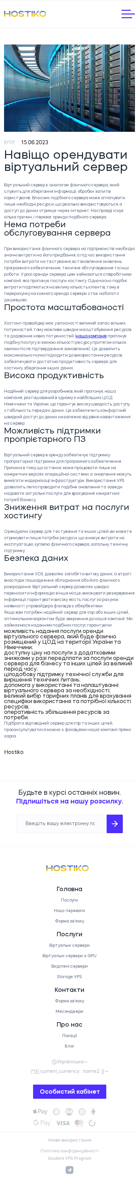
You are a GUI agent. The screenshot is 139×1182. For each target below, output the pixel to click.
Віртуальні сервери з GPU (69, 956)
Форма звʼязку (69, 921)
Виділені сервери (69, 967)
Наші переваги (69, 911)
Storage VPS (69, 977)
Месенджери (70, 1012)
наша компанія (91, 336)
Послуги (69, 901)
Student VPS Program (69, 1159)
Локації (69, 1036)
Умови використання (69, 1141)
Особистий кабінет (70, 1092)
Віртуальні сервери (69, 946)
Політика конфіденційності (69, 1151)
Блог (69, 1046)
